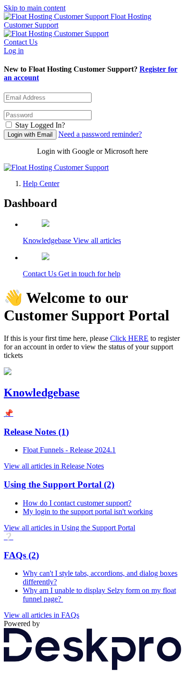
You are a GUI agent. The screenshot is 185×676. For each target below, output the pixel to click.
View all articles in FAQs (41, 615)
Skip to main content (34, 8)
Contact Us (20, 42)
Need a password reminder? (100, 134)
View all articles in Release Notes (54, 466)
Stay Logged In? (40, 125)
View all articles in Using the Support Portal (69, 528)
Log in (14, 51)
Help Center (41, 183)
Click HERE (129, 338)
